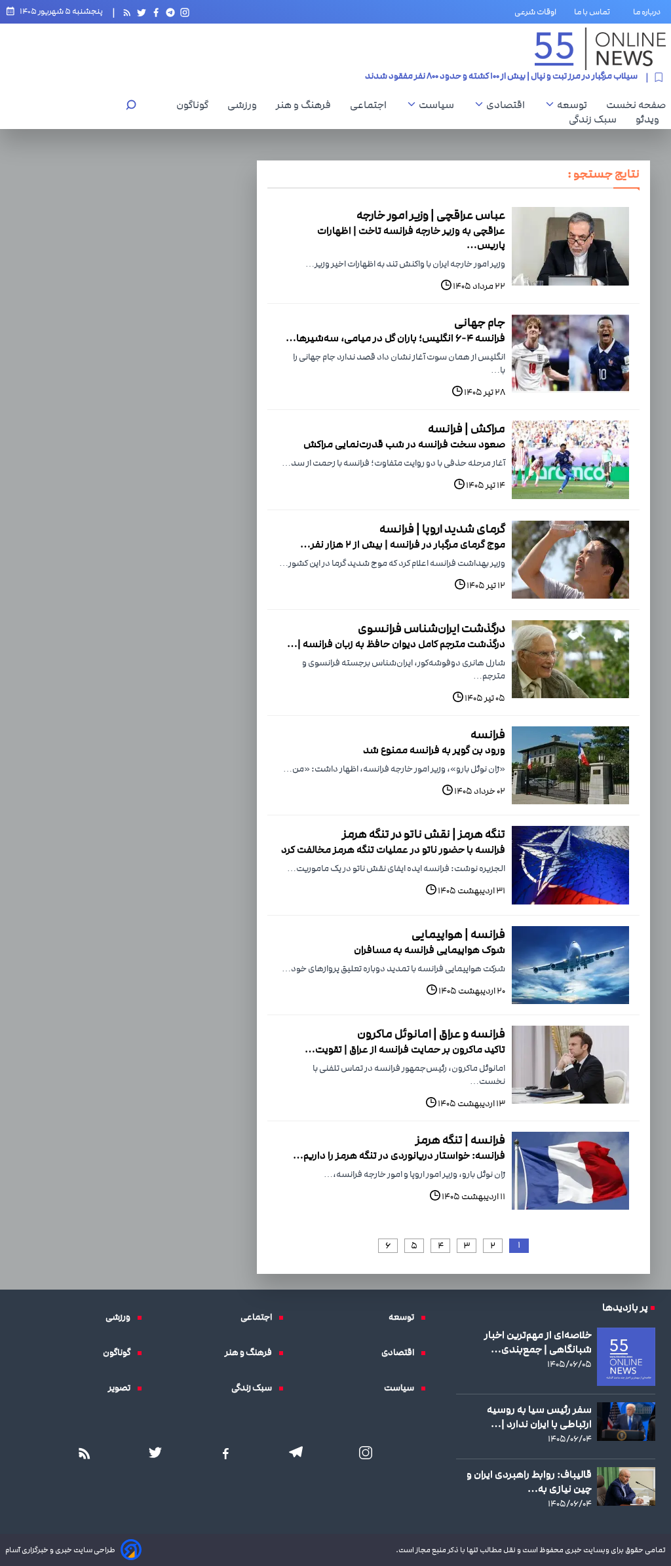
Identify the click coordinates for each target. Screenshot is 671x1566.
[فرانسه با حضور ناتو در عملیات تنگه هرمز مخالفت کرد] (570, 865)
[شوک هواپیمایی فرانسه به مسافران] (570, 965)
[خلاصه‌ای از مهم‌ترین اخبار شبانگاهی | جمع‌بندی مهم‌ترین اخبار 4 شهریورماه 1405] (626, 1357)
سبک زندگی (596, 119)
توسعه (575, 105)
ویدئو (651, 119)
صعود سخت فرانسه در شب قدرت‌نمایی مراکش (404, 444)
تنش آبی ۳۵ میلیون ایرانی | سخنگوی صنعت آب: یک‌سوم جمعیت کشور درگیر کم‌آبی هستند (477, 79)
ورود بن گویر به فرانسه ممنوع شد (434, 750)
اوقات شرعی (535, 12)
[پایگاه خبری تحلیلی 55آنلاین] (600, 49)
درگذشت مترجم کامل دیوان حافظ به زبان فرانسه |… (396, 644)
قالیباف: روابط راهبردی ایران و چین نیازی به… (529, 1481)
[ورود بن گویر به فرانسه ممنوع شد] (570, 765)
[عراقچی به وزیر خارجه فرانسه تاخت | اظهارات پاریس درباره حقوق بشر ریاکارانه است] (570, 246)
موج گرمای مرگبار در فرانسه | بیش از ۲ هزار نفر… (402, 544)
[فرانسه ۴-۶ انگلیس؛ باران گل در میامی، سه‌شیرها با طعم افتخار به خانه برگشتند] (570, 353)
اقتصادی (508, 105)
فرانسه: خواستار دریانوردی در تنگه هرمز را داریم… (399, 1155)
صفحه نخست (636, 105)
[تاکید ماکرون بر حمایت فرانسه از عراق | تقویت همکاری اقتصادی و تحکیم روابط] (570, 1065)
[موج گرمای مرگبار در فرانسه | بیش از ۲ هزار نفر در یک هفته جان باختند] (570, 560)
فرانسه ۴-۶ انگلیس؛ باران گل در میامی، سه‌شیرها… (395, 338)
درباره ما (649, 12)
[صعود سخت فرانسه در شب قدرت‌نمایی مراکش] (570, 459)
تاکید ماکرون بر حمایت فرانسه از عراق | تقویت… (405, 1049)
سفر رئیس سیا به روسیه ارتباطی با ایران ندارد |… (539, 1416)
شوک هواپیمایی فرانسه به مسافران (429, 949)
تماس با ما (594, 12)
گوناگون (195, 105)
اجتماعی (371, 105)
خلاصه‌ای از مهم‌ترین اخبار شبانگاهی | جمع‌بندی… (538, 1342)
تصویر (122, 1387)
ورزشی (245, 105)
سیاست (440, 105)
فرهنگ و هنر (306, 105)
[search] (131, 106)
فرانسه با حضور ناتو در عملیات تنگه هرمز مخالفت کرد (393, 849)
